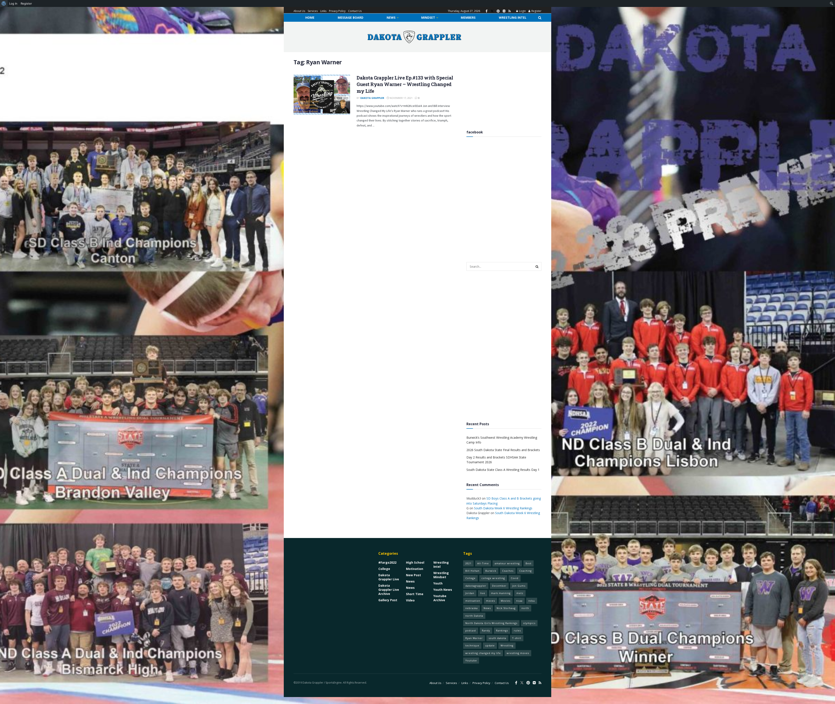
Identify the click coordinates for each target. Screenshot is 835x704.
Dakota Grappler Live (388, 577)
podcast (470, 630)
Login (522, 11)
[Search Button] (539, 17)
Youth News (442, 590)
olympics (529, 623)
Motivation (414, 569)
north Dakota (474, 615)
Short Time (414, 594)
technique (472, 645)
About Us (299, 11)
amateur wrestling (507, 563)
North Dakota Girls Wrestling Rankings (491, 623)
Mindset (428, 17)
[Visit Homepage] (414, 37)
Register (536, 11)
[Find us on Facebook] (487, 11)
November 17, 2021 (400, 98)
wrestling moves (518, 653)
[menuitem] (4, 3)
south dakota (497, 638)
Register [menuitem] (26, 3)
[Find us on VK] (504, 11)
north (525, 608)
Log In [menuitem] (13, 3)
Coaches (507, 570)
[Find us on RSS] (509, 11)
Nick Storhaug (506, 608)
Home (309, 17)
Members (468, 17)
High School (415, 562)
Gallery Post (387, 600)
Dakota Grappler (372, 98)
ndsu (531, 600)
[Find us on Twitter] (492, 11)
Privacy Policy (337, 11)
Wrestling (507, 645)
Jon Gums (518, 585)
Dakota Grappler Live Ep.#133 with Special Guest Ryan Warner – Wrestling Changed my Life (405, 84)
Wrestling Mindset (441, 575)
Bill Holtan (472, 570)
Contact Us (355, 11)
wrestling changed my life (483, 653)
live (482, 593)
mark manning (501, 593)
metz (519, 593)
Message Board (350, 17)
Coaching (525, 570)
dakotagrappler (475, 585)
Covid (514, 578)
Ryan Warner (474, 638)
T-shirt (516, 638)
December (499, 585)
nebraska (471, 608)
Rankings (502, 630)
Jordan (469, 593)
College (384, 569)
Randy (486, 630)
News (391, 17)
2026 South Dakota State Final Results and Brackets (503, 450)
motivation (472, 600)
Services (313, 11)
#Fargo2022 (387, 562)
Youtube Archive (439, 598)
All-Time (483, 563)
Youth (438, 583)
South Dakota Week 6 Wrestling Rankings (503, 508)
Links (323, 11)
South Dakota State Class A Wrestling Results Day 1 (502, 470)
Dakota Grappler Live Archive (388, 589)
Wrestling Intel (512, 17)
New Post (413, 575)
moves (490, 600)
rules (517, 630)
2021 (468, 563)
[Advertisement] (503, 89)
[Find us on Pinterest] (498, 11)
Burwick (490, 570)
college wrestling (493, 578)
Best (528, 563)
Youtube (471, 660)
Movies (505, 600)
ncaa (519, 600)
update (490, 645)
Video (410, 600)
